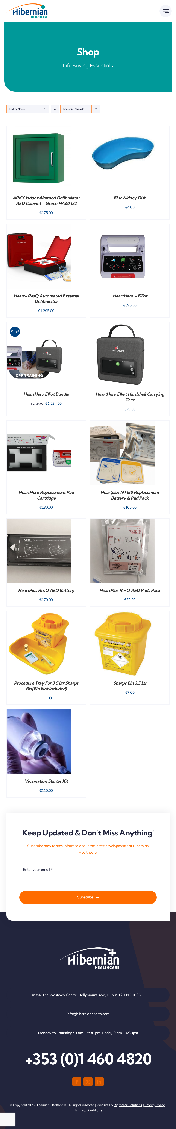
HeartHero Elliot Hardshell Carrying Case (130, 396)
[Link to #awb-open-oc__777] (165, 11)
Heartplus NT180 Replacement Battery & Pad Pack (129, 495)
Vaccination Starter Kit (46, 781)
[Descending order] (55, 109)
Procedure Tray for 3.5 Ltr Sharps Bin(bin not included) (46, 685)
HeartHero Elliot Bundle (46, 394)
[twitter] (88, 1081)
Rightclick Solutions (128, 1105)
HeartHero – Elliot (130, 295)
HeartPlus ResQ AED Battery (46, 590)
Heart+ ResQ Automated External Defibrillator (46, 298)
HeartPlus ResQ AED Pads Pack (130, 590)
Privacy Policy (154, 1105)
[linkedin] (99, 1081)
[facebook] (76, 1081)
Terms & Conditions (88, 1110)
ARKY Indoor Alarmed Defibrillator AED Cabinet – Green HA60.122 (46, 200)
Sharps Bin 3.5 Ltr (130, 683)
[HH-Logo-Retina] (26, 4)
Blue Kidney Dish (130, 197)
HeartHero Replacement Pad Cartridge (46, 495)
